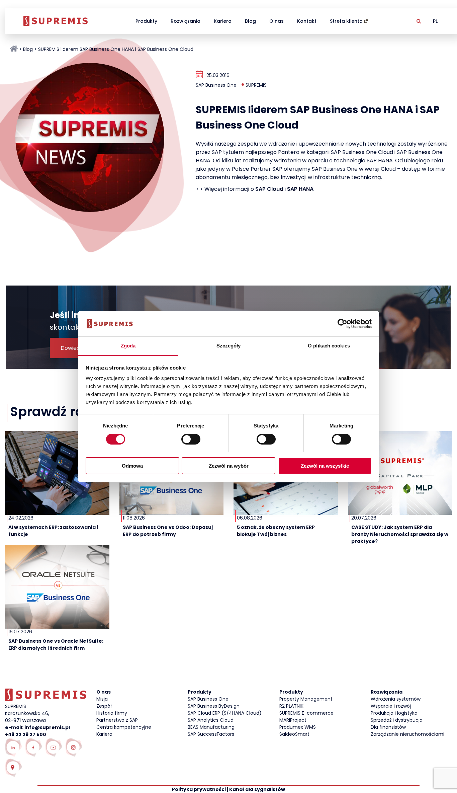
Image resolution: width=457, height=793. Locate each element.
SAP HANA (300, 189)
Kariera (223, 21)
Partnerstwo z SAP (117, 720)
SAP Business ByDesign (214, 706)
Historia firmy (111, 713)
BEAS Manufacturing (211, 727)
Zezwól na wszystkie (325, 466)
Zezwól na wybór (229, 466)
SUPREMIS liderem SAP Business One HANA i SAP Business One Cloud (115, 49)
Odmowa (132, 466)
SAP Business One (216, 85)
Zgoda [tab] (128, 345)
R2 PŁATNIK (291, 706)
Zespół (104, 706)
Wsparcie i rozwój (391, 706)
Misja (102, 699)
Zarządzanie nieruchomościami (407, 734)
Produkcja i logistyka (394, 713)
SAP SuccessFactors (211, 734)
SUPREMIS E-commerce (306, 713)
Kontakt (306, 21)
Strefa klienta (346, 21)
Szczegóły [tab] (228, 345)
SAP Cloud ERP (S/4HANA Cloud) (225, 713)
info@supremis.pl (47, 727)
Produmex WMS (297, 727)
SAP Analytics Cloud (211, 720)
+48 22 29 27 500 (25, 734)
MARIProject (292, 720)
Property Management (306, 699)
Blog (250, 21)
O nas (276, 21)
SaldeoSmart (294, 734)
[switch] (190, 439)
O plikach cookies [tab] (329, 345)
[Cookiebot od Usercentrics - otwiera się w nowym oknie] (342, 324)
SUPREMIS (256, 85)
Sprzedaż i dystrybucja (397, 720)
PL (435, 21)
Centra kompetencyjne (123, 727)
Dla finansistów (388, 727)
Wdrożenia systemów (396, 699)
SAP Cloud (269, 189)
